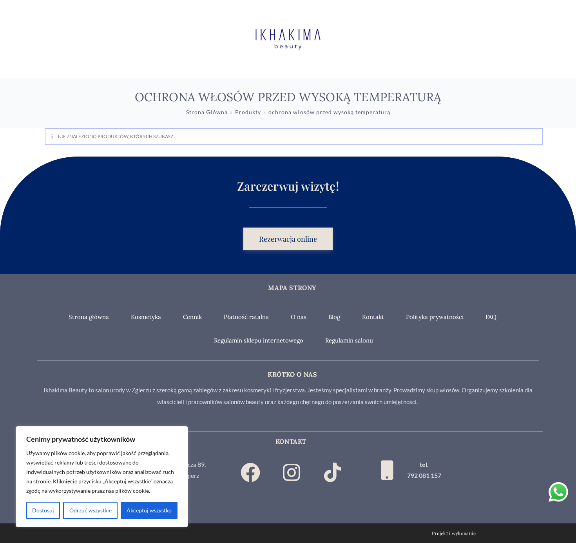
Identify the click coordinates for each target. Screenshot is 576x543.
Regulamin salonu (349, 340)
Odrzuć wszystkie (90, 510)
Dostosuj (43, 510)
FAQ (490, 317)
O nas (298, 317)
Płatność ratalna (246, 317)
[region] (102, 476)
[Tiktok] (332, 472)
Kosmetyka (146, 317)
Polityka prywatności (435, 317)
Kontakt (373, 317)
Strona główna (89, 317)
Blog (334, 317)
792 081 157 (424, 475)
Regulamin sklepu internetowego (258, 340)
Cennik (192, 317)
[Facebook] (250, 472)
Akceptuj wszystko (149, 510)
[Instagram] (291, 472)
